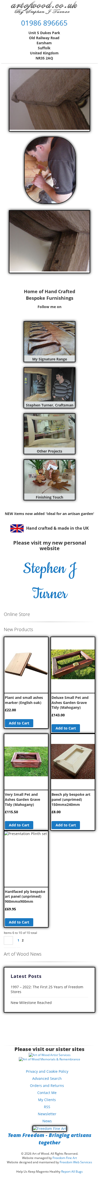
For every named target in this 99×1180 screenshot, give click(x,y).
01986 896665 (44, 23)
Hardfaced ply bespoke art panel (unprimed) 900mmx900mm (25, 896)
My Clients (47, 1099)
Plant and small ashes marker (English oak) (24, 700)
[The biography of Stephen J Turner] (49, 400)
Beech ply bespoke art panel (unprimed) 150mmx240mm (71, 799)
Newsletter (47, 1113)
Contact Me (47, 1092)
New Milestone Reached (31, 1002)
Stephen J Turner (49, 581)
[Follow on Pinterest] (49, 312)
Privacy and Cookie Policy (47, 1071)
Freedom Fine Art (65, 1158)
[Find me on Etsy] (61, 312)
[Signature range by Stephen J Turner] (49, 354)
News (47, 1121)
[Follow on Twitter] (43, 312)
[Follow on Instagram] (55, 312)
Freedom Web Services (76, 1162)
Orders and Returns (47, 1085)
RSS (47, 1106)
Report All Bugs (72, 1171)
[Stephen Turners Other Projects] (49, 446)
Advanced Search (47, 1078)
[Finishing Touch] (49, 492)
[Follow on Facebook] (37, 312)
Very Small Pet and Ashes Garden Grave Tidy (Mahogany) (22, 799)
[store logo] (44, 7)
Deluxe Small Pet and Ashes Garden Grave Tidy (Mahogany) (70, 702)
